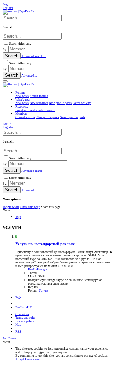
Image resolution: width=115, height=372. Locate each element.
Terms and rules (25, 317)
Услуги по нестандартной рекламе (45, 244)
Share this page (30, 207)
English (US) (23, 307)
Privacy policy (24, 321)
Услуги (43, 290)
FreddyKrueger (37, 269)
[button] (5, 81)
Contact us (22, 314)
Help (18, 324)
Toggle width (11, 207)
